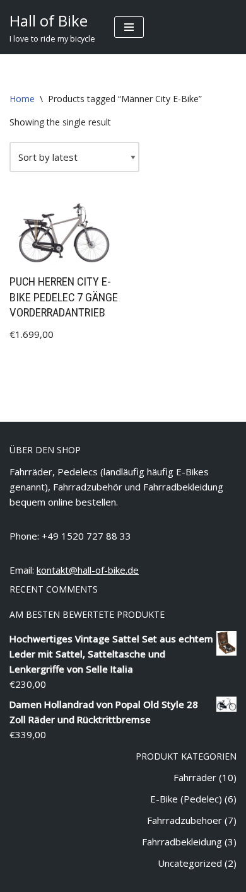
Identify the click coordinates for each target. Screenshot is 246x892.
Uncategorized (190, 863)
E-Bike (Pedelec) (186, 798)
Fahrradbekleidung (182, 841)
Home (22, 99)
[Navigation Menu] (129, 27)
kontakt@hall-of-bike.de (88, 570)
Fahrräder (194, 777)
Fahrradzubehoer (184, 820)
